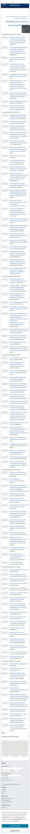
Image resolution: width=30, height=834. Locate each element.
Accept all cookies (15, 826)
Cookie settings (17, 819)
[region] (15, 822)
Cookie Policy (16, 821)
